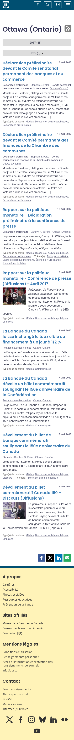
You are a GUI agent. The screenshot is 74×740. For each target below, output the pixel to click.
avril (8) (35, 53)
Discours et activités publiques (51, 121)
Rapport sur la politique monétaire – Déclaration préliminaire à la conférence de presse (34, 218)
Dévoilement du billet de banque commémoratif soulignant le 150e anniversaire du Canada (36, 443)
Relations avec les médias (17, 347)
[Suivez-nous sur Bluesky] (42, 722)
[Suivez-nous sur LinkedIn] (53, 722)
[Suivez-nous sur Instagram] (31, 722)
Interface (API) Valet (15, 709)
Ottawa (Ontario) (59, 88)
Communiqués (43, 368)
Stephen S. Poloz (40, 85)
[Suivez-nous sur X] (9, 722)
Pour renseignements (17, 689)
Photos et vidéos (13, 594)
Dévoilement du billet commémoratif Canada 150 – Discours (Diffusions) (32, 493)
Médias (30, 121)
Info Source (10, 670)
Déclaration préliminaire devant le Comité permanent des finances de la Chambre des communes (35, 143)
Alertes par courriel (15, 694)
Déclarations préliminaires (17, 125)
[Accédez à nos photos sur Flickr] (64, 722)
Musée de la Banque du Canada (23, 623)
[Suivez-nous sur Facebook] (20, 722)
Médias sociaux (12, 704)
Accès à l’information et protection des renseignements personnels (28, 663)
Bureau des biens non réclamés (23, 628)
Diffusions (8, 321)
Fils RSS (7, 699)
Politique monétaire (57, 256)
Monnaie (33, 477)
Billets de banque (48, 477)
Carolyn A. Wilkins (40, 231)
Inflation (21, 263)
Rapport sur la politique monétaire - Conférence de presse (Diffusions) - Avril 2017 (37, 278)
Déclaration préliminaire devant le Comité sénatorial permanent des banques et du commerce (33, 71)
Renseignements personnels (21, 657)
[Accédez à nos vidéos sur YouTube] (37, 733)
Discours (7, 477)
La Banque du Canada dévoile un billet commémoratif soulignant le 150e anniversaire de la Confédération (36, 387)
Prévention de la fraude (18, 604)
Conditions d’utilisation (18, 652)
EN (58, 4)
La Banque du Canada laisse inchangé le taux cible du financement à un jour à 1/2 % (34, 337)
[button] (41, 558)
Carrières (9, 584)
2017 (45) (35, 42)
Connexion (12, 633)
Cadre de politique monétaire (18, 259)
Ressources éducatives (17, 599)
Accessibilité (10, 589)
